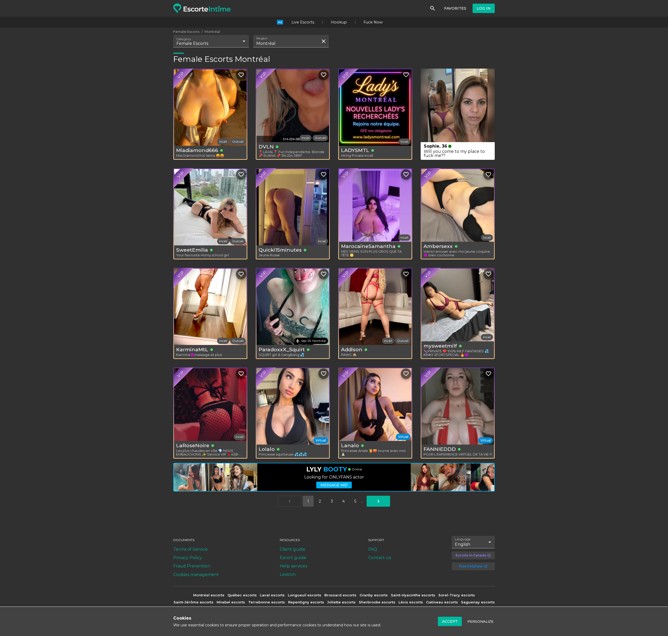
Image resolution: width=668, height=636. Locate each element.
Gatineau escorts (442, 602)
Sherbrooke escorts (377, 602)
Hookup (339, 22)
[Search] (432, 8)
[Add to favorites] (241, 75)
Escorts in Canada (471, 555)
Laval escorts (272, 595)
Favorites (455, 8)
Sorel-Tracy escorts (456, 595)
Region (261, 38)
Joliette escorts (341, 602)
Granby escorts (374, 595)
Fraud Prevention (191, 566)
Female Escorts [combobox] (192, 43)
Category (183, 39)
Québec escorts (242, 595)
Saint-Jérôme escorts (193, 602)
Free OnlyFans (471, 566)
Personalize (480, 621)
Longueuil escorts (304, 595)
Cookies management (196, 574)
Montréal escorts (208, 595)
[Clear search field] (323, 41)
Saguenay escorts (478, 602)
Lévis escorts (410, 602)
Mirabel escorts (231, 602)
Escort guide (293, 557)
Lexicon (288, 574)
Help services (293, 566)
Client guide (292, 549)
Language (463, 539)
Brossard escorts (340, 595)
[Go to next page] (378, 501)
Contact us (379, 557)
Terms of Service (190, 549)
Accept (450, 621)
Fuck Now (373, 22)
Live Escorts (302, 22)
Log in (484, 8)
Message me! (334, 485)
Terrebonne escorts (266, 602)
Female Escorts (186, 31)
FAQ (372, 549)
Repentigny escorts (306, 602)
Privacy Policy (187, 557)
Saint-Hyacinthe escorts (413, 595)
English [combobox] (462, 544)
